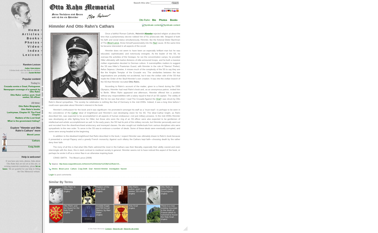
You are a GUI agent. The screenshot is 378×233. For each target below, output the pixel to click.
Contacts (108, 229)
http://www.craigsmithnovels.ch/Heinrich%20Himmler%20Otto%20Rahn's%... (90, 164)
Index (34, 50)
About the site (118, 229)
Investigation (114, 169)
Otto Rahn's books (30, 109)
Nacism (124, 169)
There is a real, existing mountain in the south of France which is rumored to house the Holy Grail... (169, 211)
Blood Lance (64, 169)
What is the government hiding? (24, 121)
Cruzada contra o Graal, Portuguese (22, 86)
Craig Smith (82, 169)
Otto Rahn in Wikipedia (69, 188)
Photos (163, 20)
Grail (91, 169)
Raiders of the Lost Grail (102, 188)
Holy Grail (133, 206)
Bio (154, 20)
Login (51, 175)
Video (34, 46)
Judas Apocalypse (32, 68)
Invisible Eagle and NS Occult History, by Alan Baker (103, 209)
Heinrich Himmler (101, 169)
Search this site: (142, 3)
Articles (55, 169)
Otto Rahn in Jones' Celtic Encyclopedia (167, 189)
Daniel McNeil (34, 73)
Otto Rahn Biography (29, 106)
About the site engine (131, 229)
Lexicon (31, 54)
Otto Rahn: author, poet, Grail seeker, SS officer (137, 189)
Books (173, 20)
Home (34, 30)
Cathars (73, 169)
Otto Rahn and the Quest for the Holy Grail (71, 208)
